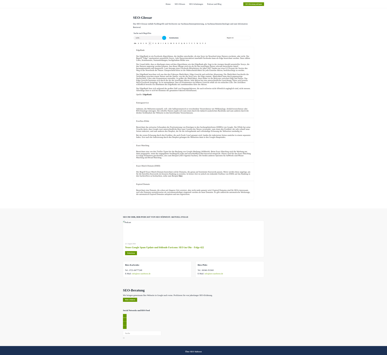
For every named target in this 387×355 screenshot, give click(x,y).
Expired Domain (143, 184)
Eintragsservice (142, 103)
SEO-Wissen (180, 4)
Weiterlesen (131, 253)
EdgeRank (140, 50)
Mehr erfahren (130, 300)
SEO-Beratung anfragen (253, 4)
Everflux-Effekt (142, 121)
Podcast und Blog (214, 4)
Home (168, 4)
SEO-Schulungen (196, 4)
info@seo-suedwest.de (141, 273)
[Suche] (164, 38)
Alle (135, 43)
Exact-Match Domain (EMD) (148, 166)
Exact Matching (142, 145)
